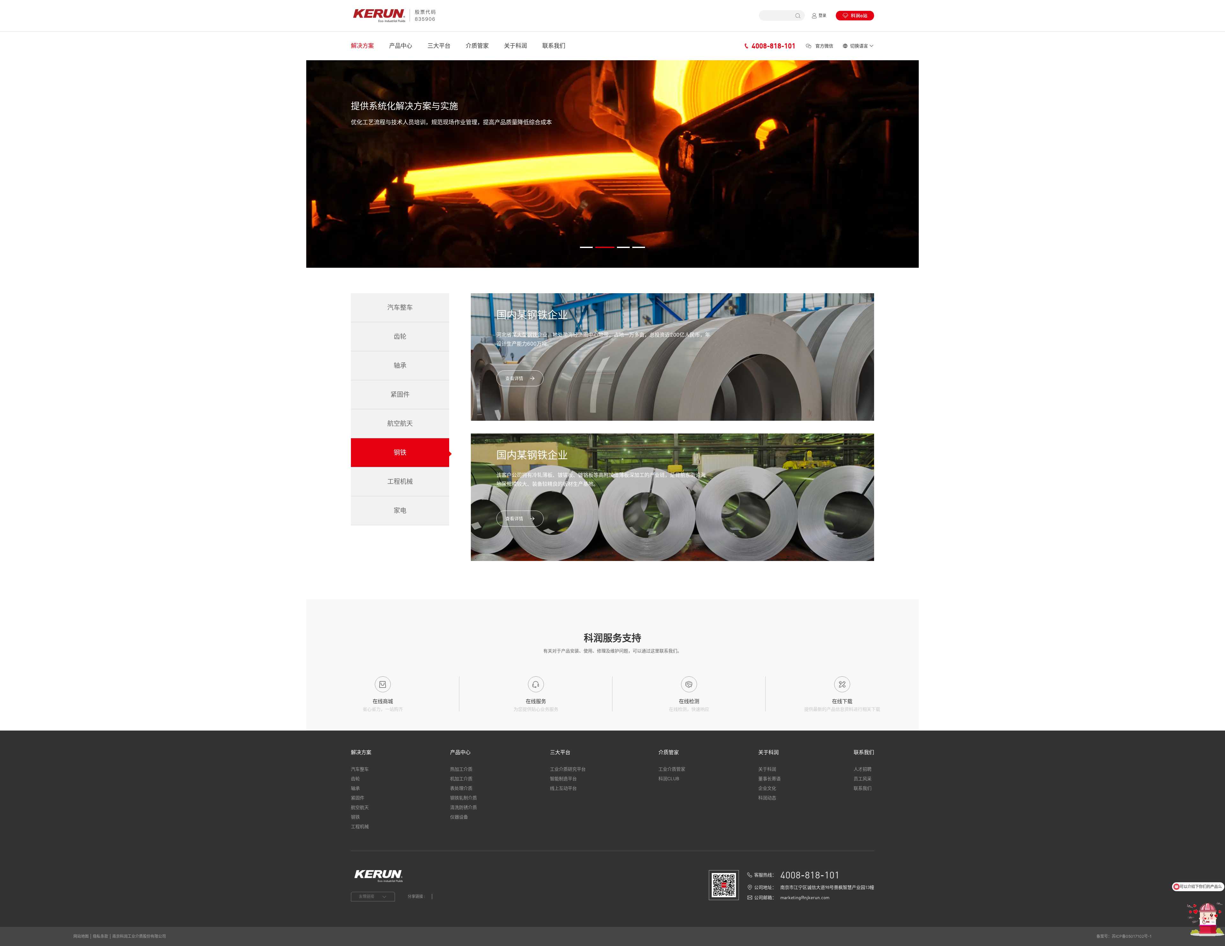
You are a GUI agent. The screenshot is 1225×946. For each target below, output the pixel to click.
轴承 (400, 365)
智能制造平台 (563, 778)
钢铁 (400, 452)
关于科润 (515, 45)
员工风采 (863, 778)
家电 (400, 510)
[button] (586, 247)
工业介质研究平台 (568, 769)
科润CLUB (668, 778)
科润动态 (767, 797)
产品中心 (400, 45)
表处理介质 (461, 788)
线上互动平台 (563, 788)
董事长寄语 (769, 778)
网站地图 (81, 936)
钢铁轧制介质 (463, 797)
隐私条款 (100, 936)
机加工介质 (461, 778)
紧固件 (400, 394)
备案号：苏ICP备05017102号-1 (1124, 936)
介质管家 (477, 45)
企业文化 (767, 788)
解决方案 (362, 45)
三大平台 (438, 45)
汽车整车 (400, 307)
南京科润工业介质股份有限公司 (139, 936)
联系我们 (553, 45)
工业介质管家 (671, 769)
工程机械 (400, 481)
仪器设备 (459, 816)
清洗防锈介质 (463, 807)
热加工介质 (461, 769)
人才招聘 (863, 769)
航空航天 (400, 423)
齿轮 (400, 336)
